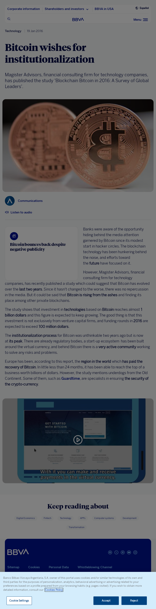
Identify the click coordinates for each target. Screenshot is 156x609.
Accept (106, 600)
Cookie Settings (19, 600)
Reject (134, 600)
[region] (78, 590)
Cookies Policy (54, 589)
